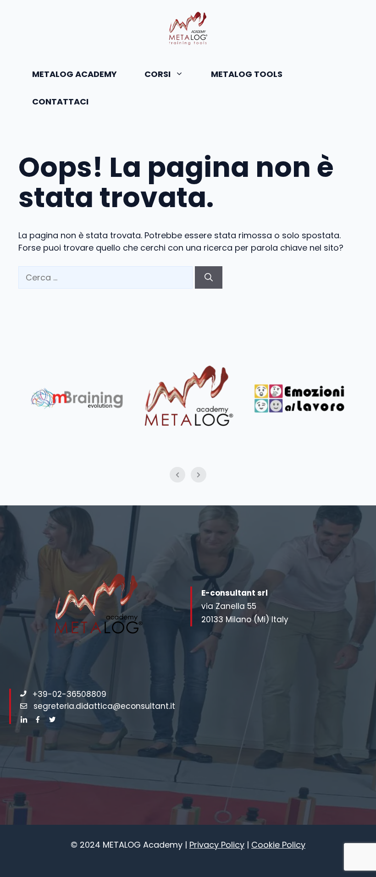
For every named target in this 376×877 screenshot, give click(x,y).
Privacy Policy (216, 844)
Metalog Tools (246, 74)
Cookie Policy (278, 844)
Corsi (157, 74)
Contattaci (60, 101)
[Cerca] (208, 277)
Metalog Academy (74, 74)
